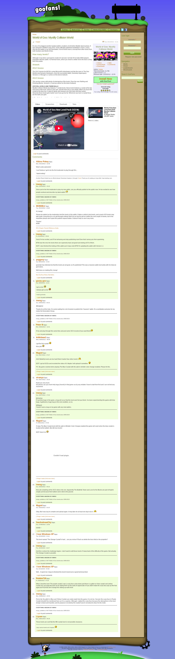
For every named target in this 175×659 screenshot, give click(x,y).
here (80, 178)
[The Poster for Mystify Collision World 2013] (106, 56)
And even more (50, 371)
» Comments (111, 64)
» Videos (99, 63)
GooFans (65, 30)
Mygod (39, 353)
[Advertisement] (126, 9)
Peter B (39, 324)
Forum (126, 66)
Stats (74, 104)
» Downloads (100, 66)
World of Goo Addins (99, 30)
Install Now (105, 78)
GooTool (86, 30)
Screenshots (49, 104)
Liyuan (39, 616)
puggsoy (40, 259)
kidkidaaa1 (41, 337)
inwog (101, 69)
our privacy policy (102, 649)
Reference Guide (53, 228)
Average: (105, 88)
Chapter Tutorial (43, 228)
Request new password (133, 57)
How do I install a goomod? (105, 84)
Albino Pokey (42, 161)
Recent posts (128, 70)
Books (126, 64)
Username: (132, 39)
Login (35, 154)
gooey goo (41, 281)
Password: (132, 45)
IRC (37, 228)
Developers (114, 30)
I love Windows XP (45, 534)
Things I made (41, 371)
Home (34, 34)
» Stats (109, 63)
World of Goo (76, 30)
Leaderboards (128, 68)
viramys (40, 377)
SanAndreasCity (43, 522)
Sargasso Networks (88, 649)
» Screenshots (100, 64)
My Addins (51, 274)
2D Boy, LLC (111, 647)
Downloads (63, 104)
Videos (37, 104)
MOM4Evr (40, 206)
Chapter (38, 42)
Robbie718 (41, 578)
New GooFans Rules (41, 274)
